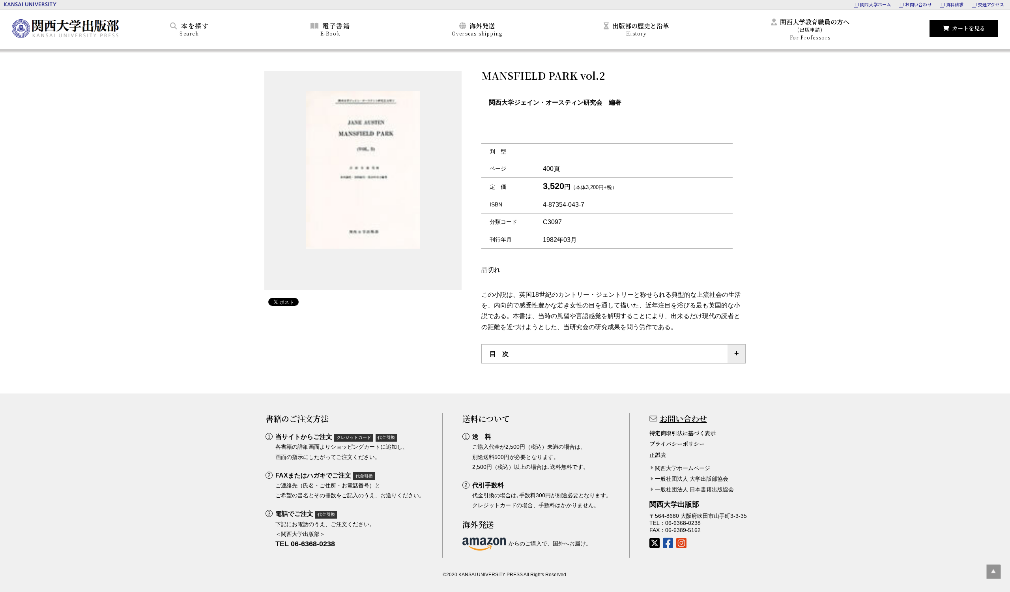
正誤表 (657, 455)
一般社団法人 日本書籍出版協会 (694, 489)
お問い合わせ (683, 418)
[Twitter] (654, 543)
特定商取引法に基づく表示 (682, 433)
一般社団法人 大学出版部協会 (691, 479)
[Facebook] (668, 543)
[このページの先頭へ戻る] (993, 571)
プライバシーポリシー (677, 444)
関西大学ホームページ (682, 468)
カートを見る (968, 28)
